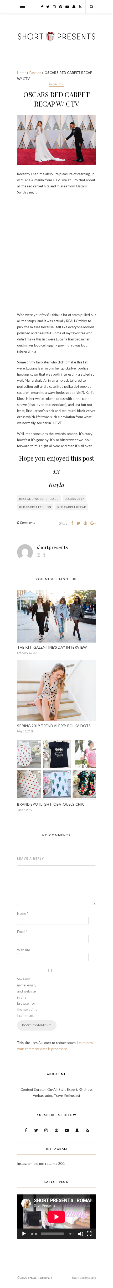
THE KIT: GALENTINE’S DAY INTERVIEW (52, 647)
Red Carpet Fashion (35, 507)
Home (21, 73)
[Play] (24, 1233)
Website (23, 950)
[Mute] (80, 1233)
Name (22, 913)
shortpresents (52, 547)
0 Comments (26, 522)
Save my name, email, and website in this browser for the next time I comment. (27, 997)
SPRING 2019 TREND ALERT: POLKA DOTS (54, 725)
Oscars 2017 (74, 498)
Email (22, 932)
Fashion (35, 73)
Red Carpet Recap (71, 507)
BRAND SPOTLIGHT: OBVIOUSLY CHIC (51, 804)
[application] (56, 1216)
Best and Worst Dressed (39, 498)
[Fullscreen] (89, 1233)
